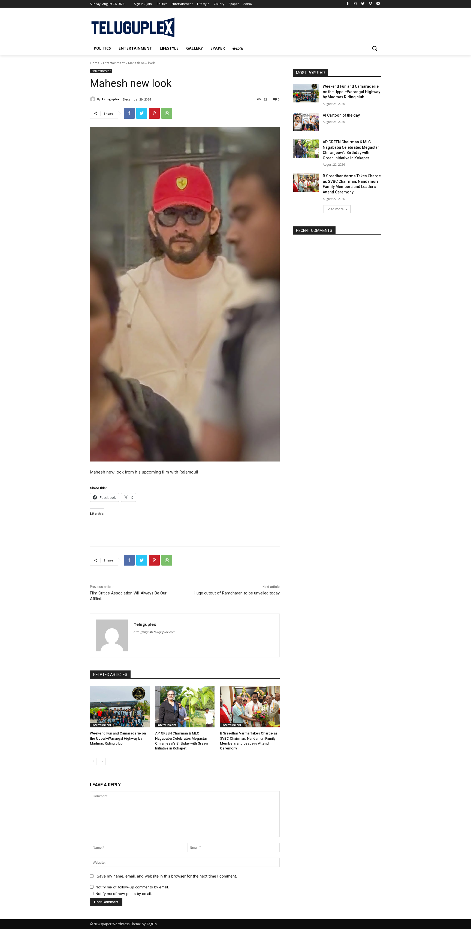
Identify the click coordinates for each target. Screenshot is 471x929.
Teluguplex (110, 99)
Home (94, 63)
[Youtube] (378, 4)
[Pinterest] (154, 113)
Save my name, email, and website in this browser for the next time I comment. (167, 876)
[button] (374, 48)
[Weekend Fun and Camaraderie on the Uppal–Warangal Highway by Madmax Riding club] (120, 706)
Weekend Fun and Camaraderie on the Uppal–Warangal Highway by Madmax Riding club (118, 738)
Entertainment (114, 63)
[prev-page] (93, 761)
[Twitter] (363, 4)
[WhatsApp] (166, 113)
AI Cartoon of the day (341, 115)
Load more (335, 209)
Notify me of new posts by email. (123, 893)
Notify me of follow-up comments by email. (132, 887)
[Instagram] (355, 4)
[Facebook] (348, 4)
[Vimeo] (370, 4)
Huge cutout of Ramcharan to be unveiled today (237, 593)
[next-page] (102, 761)
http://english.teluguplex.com (155, 632)
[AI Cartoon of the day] (306, 122)
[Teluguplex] (93, 99)
